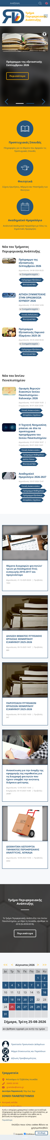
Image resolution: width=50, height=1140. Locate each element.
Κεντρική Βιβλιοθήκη (12, 1106)
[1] (20, 103)
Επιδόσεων (30, 1134)
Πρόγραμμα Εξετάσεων (31, 280)
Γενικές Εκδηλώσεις (30, 314)
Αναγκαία (19, 1134)
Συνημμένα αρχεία (30, 274)
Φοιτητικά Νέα (29, 284)
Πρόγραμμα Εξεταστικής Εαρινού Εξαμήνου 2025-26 (31, 332)
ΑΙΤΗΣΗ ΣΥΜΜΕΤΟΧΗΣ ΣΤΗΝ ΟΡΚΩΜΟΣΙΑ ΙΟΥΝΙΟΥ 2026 (32, 298)
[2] (30, 103)
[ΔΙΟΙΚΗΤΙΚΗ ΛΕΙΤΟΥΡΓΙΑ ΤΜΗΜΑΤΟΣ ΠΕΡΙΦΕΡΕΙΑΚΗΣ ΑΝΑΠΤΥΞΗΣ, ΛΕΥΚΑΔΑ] (25, 823)
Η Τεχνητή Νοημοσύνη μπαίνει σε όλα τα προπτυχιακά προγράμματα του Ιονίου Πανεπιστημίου (32, 431)
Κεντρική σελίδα (9, 1102)
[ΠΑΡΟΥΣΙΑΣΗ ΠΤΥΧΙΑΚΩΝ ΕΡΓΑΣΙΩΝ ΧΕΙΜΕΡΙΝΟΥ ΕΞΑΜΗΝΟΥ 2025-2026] (25, 680)
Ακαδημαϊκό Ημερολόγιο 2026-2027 (32, 475)
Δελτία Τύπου (28, 459)
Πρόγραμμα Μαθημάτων (33, 454)
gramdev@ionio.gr (15, 1087)
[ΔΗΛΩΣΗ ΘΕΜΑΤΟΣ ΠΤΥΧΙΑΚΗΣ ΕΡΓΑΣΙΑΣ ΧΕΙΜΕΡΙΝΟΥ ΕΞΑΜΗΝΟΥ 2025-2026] (25, 612)
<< (5, 964)
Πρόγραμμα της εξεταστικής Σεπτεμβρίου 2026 (30, 263)
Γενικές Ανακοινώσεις (31, 410)
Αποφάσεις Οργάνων (32, 415)
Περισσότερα (17, 76)
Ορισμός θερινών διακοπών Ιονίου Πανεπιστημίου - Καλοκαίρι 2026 (29, 393)
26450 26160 (12, 1083)
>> (44, 964)
